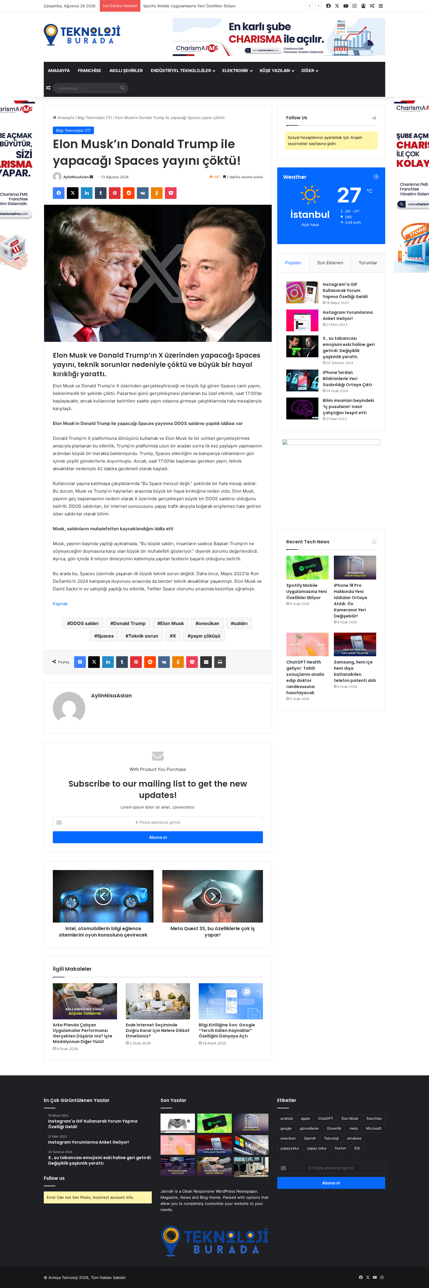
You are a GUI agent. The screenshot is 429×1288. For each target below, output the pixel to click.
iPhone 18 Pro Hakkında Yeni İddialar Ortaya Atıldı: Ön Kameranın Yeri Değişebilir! (216, 6)
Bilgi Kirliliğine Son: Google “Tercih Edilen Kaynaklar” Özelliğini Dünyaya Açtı (227, 1030)
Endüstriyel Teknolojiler (181, 70)
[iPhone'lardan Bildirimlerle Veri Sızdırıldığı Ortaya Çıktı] (302, 380)
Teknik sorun (143, 636)
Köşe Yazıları (275, 70)
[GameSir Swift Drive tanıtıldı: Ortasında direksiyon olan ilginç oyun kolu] (178, 1123)
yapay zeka (316, 1148)
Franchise (89, 70)
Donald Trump (129, 623)
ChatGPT (325, 1118)
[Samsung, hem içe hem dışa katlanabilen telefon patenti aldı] (355, 645)
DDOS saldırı (84, 623)
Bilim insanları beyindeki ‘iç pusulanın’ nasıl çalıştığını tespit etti (348, 407)
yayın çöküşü (205, 636)
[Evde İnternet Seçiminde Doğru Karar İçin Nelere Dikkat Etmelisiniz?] (158, 1001)
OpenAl (310, 1138)
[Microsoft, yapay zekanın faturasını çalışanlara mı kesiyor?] (251, 1145)
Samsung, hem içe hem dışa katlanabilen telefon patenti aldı (355, 671)
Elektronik (235, 70)
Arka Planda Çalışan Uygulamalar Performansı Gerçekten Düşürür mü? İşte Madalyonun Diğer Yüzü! (82, 1033)
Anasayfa (59, 70)
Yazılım (340, 1148)
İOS (357, 1148)
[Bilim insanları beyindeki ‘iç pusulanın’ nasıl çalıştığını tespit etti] (302, 408)
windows (354, 1138)
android (286, 1118)
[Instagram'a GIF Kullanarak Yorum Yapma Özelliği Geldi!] (302, 292)
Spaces (105, 636)
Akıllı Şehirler (126, 70)
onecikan (208, 623)
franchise (374, 1118)
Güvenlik (334, 1128)
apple (305, 1118)
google (286, 1128)
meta (354, 1128)
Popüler (293, 262)
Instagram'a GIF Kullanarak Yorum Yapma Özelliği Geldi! (345, 290)
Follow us (54, 1178)
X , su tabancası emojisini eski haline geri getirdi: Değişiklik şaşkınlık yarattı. (349, 347)
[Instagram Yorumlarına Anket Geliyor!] (302, 320)
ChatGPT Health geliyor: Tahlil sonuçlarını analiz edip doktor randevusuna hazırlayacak (305, 677)
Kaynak (60, 603)
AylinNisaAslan (76, 177)
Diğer (307, 70)
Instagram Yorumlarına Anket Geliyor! (348, 315)
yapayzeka (289, 1148)
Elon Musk (172, 623)
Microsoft (373, 1128)
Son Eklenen (330, 262)
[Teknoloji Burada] (82, 35)
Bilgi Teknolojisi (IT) (94, 117)
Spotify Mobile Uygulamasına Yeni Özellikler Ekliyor (306, 591)
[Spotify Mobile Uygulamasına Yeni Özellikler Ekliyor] (307, 568)
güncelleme (309, 1128)
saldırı (240, 623)
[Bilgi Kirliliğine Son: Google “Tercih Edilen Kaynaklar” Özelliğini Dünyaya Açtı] (231, 1001)
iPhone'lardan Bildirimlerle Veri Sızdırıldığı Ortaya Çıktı (347, 379)
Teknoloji (331, 1138)
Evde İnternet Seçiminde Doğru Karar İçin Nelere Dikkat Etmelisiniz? (158, 1030)
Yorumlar (368, 262)
